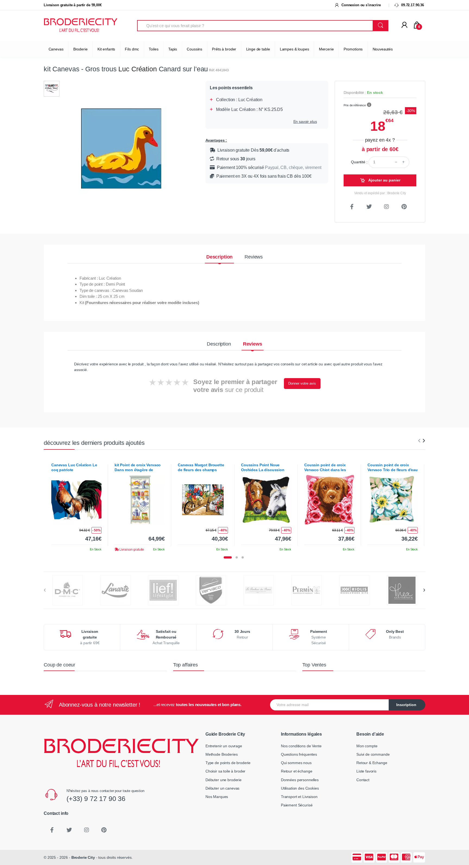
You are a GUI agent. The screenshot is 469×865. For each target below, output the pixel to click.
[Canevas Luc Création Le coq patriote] (76, 500)
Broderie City (83, 857)
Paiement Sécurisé (297, 805)
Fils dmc (132, 49)
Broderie (80, 49)
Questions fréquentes (299, 754)
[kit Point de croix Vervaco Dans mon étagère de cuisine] (140, 500)
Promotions (353, 49)
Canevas (56, 49)
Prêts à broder (224, 49)
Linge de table (258, 49)
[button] (369, 105)
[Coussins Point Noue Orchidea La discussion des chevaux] (266, 500)
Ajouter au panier (383, 180)
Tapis (172, 49)
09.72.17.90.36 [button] (412, 5)
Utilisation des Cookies (300, 788)
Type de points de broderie (228, 763)
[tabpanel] (76, 505)
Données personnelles (300, 780)
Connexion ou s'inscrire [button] (360, 5)
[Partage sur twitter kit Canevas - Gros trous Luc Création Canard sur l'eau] (369, 206)
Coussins (194, 49)
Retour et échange (296, 771)
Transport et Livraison (299, 796)
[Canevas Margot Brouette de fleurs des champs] (203, 500)
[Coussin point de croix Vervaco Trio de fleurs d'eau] (392, 500)
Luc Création (137, 69)
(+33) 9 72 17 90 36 (95, 798)
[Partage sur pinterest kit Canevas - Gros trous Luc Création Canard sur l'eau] (404, 206)
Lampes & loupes (294, 49)
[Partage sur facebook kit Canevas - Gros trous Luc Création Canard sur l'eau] (352, 206)
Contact (362, 780)
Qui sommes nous (296, 763)
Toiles (153, 49)
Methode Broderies (221, 754)
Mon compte (367, 746)
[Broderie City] (81, 26)
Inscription (406, 705)
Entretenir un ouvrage (223, 746)
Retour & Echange (371, 763)
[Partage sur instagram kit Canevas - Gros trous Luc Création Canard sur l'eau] (386, 206)
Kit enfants (106, 49)
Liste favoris (366, 771)
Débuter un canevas (222, 788)
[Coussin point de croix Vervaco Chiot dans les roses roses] (329, 500)
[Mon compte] (404, 25)
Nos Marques (216, 796)
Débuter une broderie (223, 780)
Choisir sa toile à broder (225, 771)
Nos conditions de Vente (301, 746)
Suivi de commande (373, 754)
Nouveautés (383, 49)
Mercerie (326, 49)
